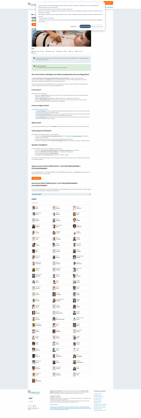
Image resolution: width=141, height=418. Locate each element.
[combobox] (61, 202)
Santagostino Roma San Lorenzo (100, 405)
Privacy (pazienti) (60, 406)
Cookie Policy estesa (56, 19)
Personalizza (73, 26)
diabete (63, 150)
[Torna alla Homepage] (33, 4)
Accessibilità (77, 406)
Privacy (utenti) (53, 406)
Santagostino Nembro (98, 398)
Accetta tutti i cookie (85, 26)
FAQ (105, 7)
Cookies (52, 409)
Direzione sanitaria (54, 404)
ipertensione (68, 150)
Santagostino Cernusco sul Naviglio (100, 404)
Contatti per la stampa (63, 409)
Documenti (110, 7)
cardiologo (48, 79)
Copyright (56, 409)
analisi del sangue (77, 136)
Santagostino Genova (98, 393)
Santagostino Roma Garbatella (99, 407)
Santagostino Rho (97, 402)
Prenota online (108, 2)
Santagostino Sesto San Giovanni (100, 410)
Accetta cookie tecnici (97, 26)
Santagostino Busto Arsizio (99, 396)
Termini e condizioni (69, 406)
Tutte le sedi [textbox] (35, 202)
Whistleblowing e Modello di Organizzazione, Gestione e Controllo (77, 408)
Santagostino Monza (97, 395)
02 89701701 (53, 397)
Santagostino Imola (97, 399)
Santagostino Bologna (98, 401)
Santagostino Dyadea (98, 408)
